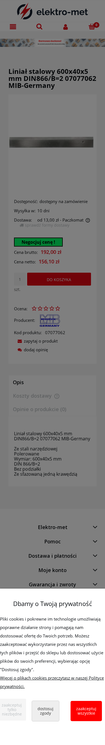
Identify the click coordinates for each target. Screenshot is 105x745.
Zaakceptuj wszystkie (86, 711)
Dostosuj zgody (45, 711)
